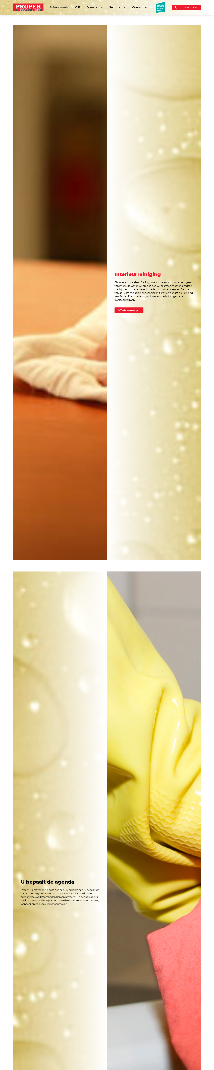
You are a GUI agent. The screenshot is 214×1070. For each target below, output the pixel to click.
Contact (137, 7)
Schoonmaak (59, 7)
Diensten (93, 7)
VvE (77, 7)
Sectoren (115, 7)
